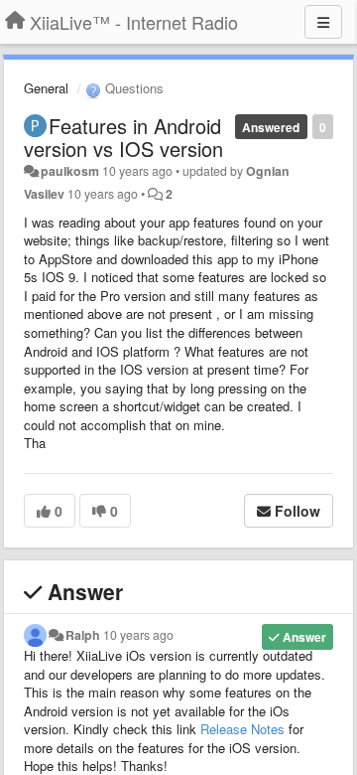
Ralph (82, 635)
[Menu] (323, 22)
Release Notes (242, 728)
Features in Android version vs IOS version (123, 137)
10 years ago (138, 635)
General (46, 87)
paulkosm (70, 171)
